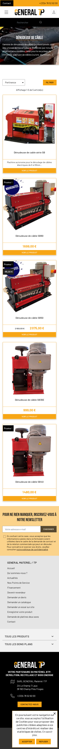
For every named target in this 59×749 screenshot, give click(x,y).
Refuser (43, 741)
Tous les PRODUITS (17, 636)
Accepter (27, 741)
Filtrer (50, 82)
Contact (7, 3)
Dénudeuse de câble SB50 (29, 317)
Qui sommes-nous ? (17, 573)
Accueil (11, 568)
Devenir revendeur (16, 592)
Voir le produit (29, 170)
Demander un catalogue (19, 602)
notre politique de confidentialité (32, 549)
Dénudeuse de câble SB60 (29, 235)
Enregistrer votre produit (19, 611)
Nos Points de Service (18, 582)
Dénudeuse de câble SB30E (29, 399)
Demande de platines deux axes (23, 616)
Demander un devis (16, 597)
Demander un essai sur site (20, 607)
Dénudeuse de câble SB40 (29, 481)
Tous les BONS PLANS (19, 644)
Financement (14, 587)
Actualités (12, 577)
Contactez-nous (30, 704)
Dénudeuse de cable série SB (29, 152)
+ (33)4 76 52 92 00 (48, 3)
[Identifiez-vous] (54, 12)
